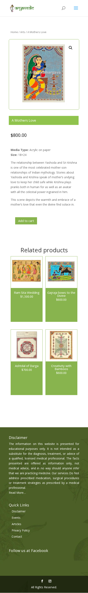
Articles (16, 524)
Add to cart (26, 221)
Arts (22, 32)
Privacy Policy (21, 530)
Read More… (17, 493)
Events (16, 518)
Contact (17, 536)
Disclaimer (19, 511)
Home (14, 32)
